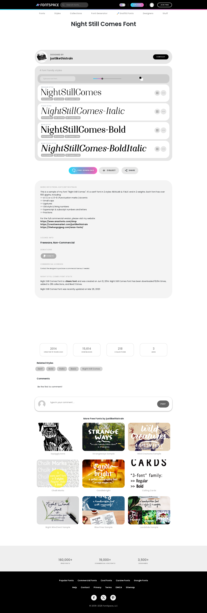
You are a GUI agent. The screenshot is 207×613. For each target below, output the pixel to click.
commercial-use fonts (105, 563)
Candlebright (104, 490)
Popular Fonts (66, 580)
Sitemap (130, 587)
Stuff (165, 13)
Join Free (164, 5)
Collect (111, 170)
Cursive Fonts (123, 580)
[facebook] (94, 597)
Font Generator (99, 13)
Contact (160, 57)
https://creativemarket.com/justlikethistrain (64, 224)
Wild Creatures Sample (149, 453)
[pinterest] (113, 597)
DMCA (119, 587)
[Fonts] (47, 5)
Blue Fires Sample (103, 527)
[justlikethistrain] (43, 57)
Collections (76, 13)
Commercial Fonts (87, 580)
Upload (137, 5)
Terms (108, 587)
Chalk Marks (58, 490)
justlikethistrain (61, 58)
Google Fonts (141, 580)
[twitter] (103, 597)
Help (74, 587)
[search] (74, 4)
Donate (50, 256)
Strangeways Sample (104, 453)
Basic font (71, 281)
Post (163, 404)
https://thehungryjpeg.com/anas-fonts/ (61, 227)
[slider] (102, 79)
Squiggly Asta (58, 453)
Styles (57, 13)
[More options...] (163, 93)
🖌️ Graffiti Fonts (125, 13)
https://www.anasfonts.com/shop (58, 221)
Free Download (85, 170)
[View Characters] (157, 93)
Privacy (97, 587)
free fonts (65, 563)
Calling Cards (149, 490)
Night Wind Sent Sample (57, 527)
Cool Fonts (106, 580)
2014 (53, 349)
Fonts (42, 13)
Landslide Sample (149, 527)
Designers (148, 13)
